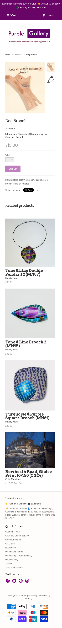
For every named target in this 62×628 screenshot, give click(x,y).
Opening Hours (12, 532)
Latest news (13, 498)
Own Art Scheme (13, 540)
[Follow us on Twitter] (14, 582)
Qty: (7, 155)
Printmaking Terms (14, 552)
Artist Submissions (14, 568)
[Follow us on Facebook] (8, 582)
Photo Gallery (11, 560)
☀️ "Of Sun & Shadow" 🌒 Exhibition (23, 504)
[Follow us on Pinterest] (21, 582)
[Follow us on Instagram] (27, 582)
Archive (10, 128)
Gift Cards (10, 544)
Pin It (38, 190)
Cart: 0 (50, 15)
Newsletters (10, 548)
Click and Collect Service (17, 536)
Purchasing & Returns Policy (18, 556)
